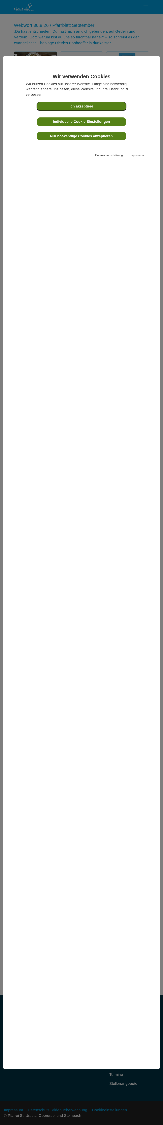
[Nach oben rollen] (153, 1115)
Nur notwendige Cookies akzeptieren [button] (81, 136)
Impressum (137, 155)
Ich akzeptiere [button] (81, 106)
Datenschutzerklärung (109, 155)
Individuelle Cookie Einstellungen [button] (81, 122)
